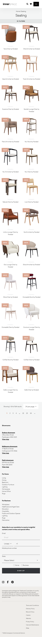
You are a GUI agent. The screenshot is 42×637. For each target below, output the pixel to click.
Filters (21, 21)
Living (4, 478)
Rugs (3, 493)
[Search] (27, 4)
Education (5, 509)
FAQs (27, 628)
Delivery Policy (30, 608)
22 (23, 413)
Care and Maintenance (32, 625)
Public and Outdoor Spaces (11, 513)
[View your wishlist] (31, 4)
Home (18, 11)
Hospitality (5, 511)
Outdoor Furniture (8, 485)
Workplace (5, 504)
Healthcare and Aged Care (10, 507)
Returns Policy (30, 612)
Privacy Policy (30, 621)
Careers (28, 615)
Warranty (28, 618)
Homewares (6, 489)
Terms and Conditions (32, 605)
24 (31, 413)
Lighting (4, 487)
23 (27, 413)
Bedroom (5, 482)
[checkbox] (21, 565)
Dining (4, 480)
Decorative (5, 520)
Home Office (6, 491)
